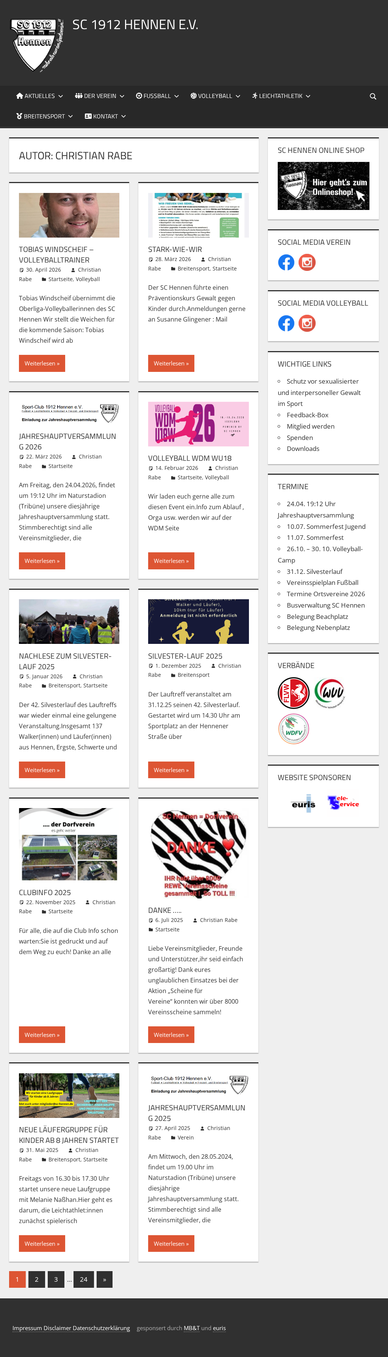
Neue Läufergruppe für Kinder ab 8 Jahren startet (69, 1135)
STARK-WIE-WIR (175, 249)
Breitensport (43, 116)
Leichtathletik (280, 95)
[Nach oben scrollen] (375, 1344)
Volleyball (214, 95)
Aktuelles (39, 95)
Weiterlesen (40, 363)
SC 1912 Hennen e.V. (135, 24)
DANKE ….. (164, 910)
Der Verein (99, 95)
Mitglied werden (311, 426)
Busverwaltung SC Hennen (326, 605)
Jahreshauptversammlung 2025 (197, 1113)
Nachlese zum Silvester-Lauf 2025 (65, 661)
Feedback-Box (308, 414)
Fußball (156, 95)
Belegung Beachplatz (317, 616)
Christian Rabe (219, 919)
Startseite (60, 279)
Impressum (28, 1328)
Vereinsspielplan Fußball (322, 582)
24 (84, 1279)
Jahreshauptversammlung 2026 (67, 441)
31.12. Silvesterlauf (315, 571)
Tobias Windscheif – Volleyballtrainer (56, 254)
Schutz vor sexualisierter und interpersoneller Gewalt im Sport (319, 392)
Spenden (300, 437)
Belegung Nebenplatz (318, 627)
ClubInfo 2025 (45, 892)
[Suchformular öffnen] (373, 96)
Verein (186, 1137)
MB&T (192, 1328)
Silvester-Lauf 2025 (185, 656)
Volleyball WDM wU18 (190, 458)
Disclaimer (58, 1328)
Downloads (303, 448)
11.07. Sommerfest (315, 537)
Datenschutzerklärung (101, 1328)
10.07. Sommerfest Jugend (326, 526)
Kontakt (105, 116)
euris (219, 1328)
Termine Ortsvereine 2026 (326, 593)
